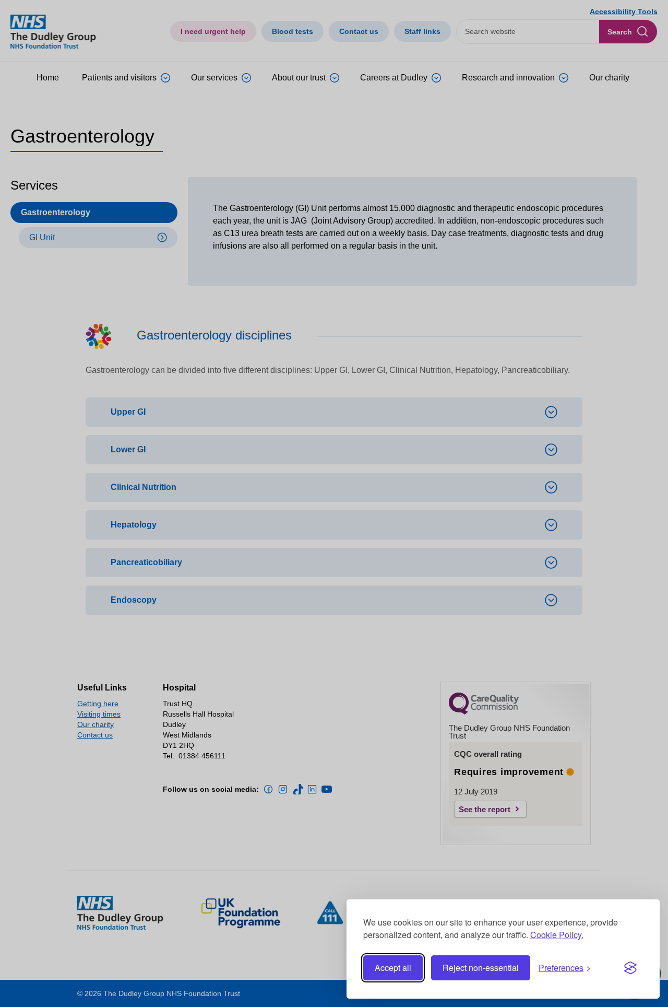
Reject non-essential (481, 968)
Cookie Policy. (556, 935)
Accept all (393, 968)
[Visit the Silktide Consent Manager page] (630, 967)
